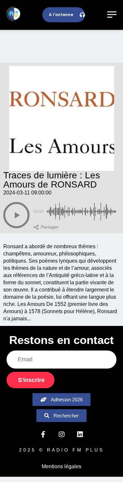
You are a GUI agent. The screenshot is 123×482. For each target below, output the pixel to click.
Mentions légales (61, 466)
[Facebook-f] (43, 434)
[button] (16, 215)
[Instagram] (61, 434)
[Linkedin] (80, 434)
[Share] (46, 227)
